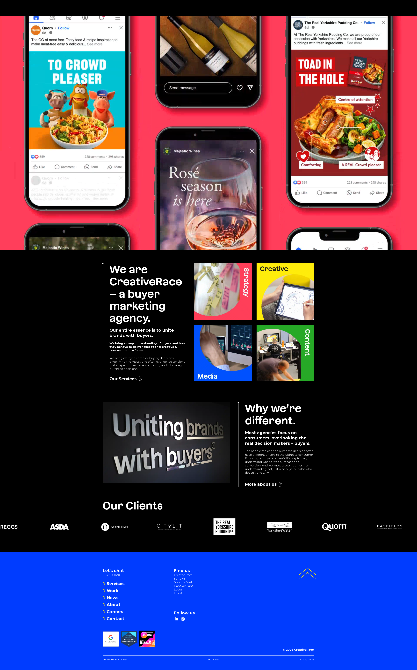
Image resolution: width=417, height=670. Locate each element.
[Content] (286, 353)
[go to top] (307, 574)
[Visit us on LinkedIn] (176, 619)
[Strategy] (223, 291)
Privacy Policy (306, 659)
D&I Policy (213, 659)
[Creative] (286, 291)
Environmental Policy (115, 659)
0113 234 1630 (111, 575)
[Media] (223, 353)
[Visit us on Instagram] (182, 619)
